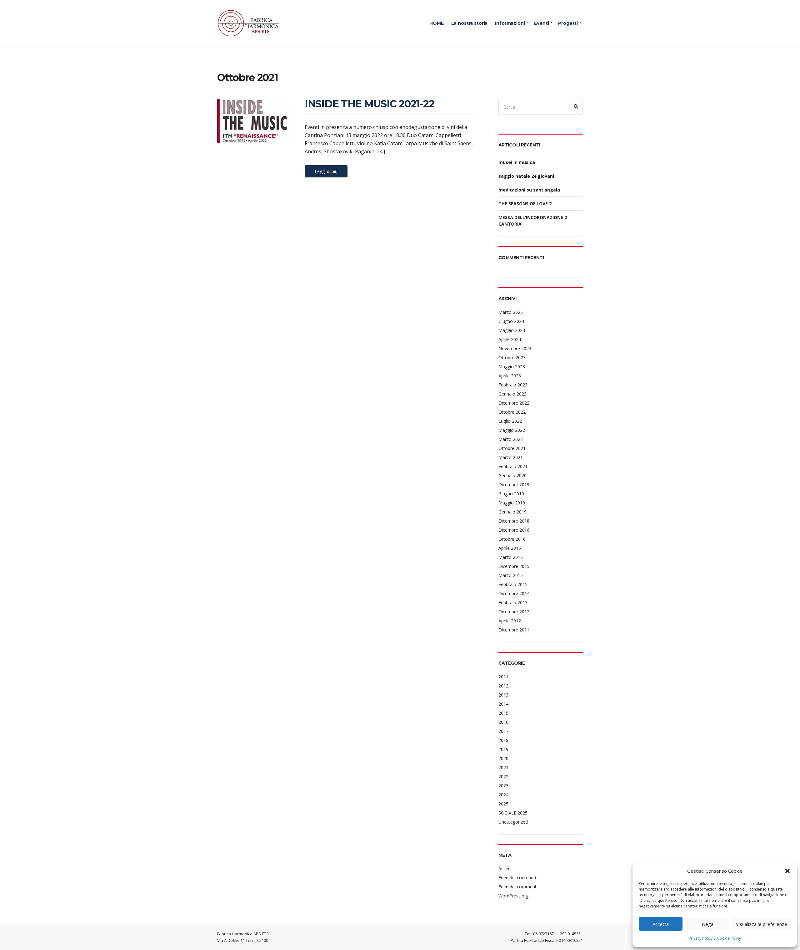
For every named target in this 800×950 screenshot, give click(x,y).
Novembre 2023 (514, 348)
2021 (503, 767)
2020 (503, 758)
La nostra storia (469, 23)
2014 (503, 704)
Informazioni (510, 23)
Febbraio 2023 (513, 385)
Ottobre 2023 (512, 357)
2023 (503, 786)
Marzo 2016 (510, 557)
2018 (503, 740)
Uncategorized (513, 822)
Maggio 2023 (511, 367)
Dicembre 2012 (513, 612)
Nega (707, 924)
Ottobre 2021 (512, 448)
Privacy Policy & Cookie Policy (715, 938)
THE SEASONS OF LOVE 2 (525, 204)
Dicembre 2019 (513, 485)
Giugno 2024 (511, 321)
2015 (503, 713)
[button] (787, 871)
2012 (503, 686)
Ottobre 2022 (512, 412)
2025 (503, 804)
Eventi (541, 23)
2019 (503, 749)
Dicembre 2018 (513, 521)
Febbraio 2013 (513, 602)
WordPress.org (513, 896)
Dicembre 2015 (513, 566)
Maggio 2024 (511, 330)
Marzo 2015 (510, 575)
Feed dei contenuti (517, 878)
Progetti (568, 23)
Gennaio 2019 (512, 512)
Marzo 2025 (510, 312)
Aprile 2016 (509, 548)
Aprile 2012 (509, 621)
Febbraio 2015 (513, 584)
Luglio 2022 (510, 421)
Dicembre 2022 (513, 403)
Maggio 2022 (511, 430)
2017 (503, 731)
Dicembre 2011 (513, 630)
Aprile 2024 (509, 339)
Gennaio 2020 (512, 475)
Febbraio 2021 (513, 466)
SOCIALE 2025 (513, 813)
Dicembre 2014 (513, 593)
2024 (503, 795)
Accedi (505, 868)
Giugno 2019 (511, 494)
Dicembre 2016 (513, 530)
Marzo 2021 (510, 457)
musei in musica (516, 162)
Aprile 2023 (509, 376)
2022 (503, 776)
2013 (503, 695)
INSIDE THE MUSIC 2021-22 (369, 104)
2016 (503, 722)
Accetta (660, 924)
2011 (503, 677)
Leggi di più (326, 171)
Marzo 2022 (510, 439)
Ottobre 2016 (512, 539)
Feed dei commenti (518, 887)
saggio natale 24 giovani (526, 176)
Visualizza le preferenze (761, 924)
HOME (436, 23)
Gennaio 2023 (512, 394)
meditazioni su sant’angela (529, 190)
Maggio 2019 (511, 503)
